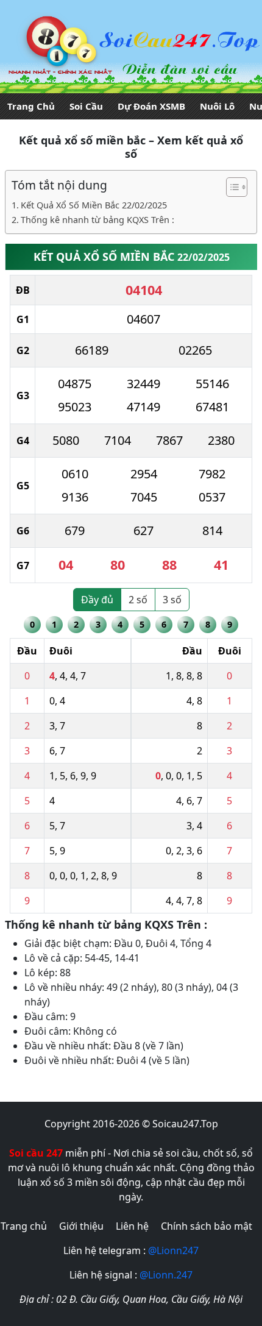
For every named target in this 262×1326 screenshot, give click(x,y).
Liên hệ (132, 1226)
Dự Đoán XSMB (151, 106)
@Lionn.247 (166, 1275)
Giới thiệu (81, 1226)
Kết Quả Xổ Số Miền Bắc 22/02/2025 (94, 205)
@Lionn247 (173, 1250)
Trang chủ (24, 1226)
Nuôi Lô (217, 106)
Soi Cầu (86, 106)
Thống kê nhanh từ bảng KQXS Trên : (97, 219)
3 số (172, 599)
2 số (138, 599)
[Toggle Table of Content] (230, 187)
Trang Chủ (31, 106)
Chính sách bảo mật (206, 1226)
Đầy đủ (97, 599)
